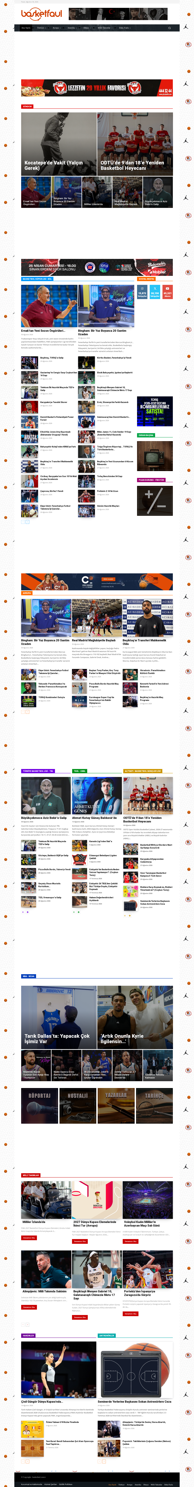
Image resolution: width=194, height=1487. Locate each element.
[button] (169, 28)
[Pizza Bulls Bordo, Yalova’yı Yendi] (28, 873)
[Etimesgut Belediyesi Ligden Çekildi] (79, 859)
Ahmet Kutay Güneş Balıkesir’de (94, 818)
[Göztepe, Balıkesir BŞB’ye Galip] (28, 859)
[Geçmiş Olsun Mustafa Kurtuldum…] (28, 887)
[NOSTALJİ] (78, 1106)
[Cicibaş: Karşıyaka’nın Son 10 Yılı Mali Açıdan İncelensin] (29, 481)
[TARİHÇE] (154, 1106)
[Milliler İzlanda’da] (97, 192)
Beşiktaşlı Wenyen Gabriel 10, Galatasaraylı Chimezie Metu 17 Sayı (94, 1295)
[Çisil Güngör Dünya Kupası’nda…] (58, 1370)
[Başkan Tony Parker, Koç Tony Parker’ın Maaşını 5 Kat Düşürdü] (79, 674)
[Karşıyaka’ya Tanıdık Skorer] (29, 407)
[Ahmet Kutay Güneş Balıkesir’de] (97, 795)
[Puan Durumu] (155, 501)
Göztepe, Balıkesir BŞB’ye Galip (53, 855)
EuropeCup (132, 593)
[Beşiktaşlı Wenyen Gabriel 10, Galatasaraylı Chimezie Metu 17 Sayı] (86, 392)
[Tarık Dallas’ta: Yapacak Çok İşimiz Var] (59, 1017)
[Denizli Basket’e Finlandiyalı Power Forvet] (29, 422)
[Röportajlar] (39, 1106)
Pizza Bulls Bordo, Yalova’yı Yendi (54, 869)
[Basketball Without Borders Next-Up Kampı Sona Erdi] (130, 849)
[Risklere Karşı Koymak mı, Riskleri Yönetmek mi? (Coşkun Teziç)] (130, 891)
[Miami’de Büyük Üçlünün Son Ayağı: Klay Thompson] (36, 1065)
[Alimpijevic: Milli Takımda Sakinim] (46, 1269)
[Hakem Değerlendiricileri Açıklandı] (79, 901)
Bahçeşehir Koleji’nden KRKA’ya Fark (58, 447)
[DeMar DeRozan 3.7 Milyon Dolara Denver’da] (127, 1065)
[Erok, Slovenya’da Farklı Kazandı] (86, 407)
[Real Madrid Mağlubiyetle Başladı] (127, 192)
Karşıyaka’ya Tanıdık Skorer (53, 402)
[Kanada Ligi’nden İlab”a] (79, 845)
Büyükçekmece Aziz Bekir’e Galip (44, 818)
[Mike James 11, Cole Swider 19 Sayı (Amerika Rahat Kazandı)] (86, 436)
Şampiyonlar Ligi (115, 593)
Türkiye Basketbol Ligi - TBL (38, 771)
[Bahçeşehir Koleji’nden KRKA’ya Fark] (29, 451)
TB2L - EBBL (79, 771)
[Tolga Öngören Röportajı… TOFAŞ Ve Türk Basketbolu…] (86, 451)
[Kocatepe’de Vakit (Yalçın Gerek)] (59, 144)
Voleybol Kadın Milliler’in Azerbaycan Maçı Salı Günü (142, 1223)
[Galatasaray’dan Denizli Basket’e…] (86, 422)
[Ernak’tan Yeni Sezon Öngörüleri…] (36, 192)
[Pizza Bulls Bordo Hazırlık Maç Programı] (79, 688)
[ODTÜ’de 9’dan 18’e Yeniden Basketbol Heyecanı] (135, 144)
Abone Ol (168, 286)
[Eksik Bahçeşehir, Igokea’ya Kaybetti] (86, 377)
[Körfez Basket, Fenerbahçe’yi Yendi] (86, 362)
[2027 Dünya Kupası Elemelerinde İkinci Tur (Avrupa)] (97, 1200)
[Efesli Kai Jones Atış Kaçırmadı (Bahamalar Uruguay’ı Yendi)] (29, 436)
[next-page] (27, 522)
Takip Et (142, 286)
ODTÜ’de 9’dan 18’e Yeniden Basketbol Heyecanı (142, 819)
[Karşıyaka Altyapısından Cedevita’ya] (130, 863)
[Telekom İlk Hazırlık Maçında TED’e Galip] (29, 392)
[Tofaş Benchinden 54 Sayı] (86, 481)
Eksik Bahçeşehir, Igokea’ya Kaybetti (115, 372)
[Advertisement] (97, 55)
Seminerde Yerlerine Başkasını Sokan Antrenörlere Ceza (134, 1401)
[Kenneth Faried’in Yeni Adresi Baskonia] (130, 688)
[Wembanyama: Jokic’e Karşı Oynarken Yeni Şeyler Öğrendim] (97, 1065)
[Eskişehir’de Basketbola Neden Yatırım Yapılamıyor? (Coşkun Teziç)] (79, 873)
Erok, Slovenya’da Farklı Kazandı (112, 402)
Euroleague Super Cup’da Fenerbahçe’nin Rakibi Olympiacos (101, 700)
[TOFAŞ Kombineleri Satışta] (28, 701)
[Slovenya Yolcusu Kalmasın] (158, 1065)
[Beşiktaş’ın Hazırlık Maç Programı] (130, 701)
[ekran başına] (155, 456)
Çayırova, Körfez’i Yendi (51, 491)
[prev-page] (23, 522)
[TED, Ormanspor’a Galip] (28, 901)
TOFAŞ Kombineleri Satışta (51, 697)
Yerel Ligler (148, 593)
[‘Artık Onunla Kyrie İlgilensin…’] (135, 1017)
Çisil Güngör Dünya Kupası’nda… (42, 1401)
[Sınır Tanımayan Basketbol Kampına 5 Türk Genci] (130, 877)
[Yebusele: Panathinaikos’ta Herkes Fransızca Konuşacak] (28, 688)
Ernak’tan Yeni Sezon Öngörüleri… (43, 330)
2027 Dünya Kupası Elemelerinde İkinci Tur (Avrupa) (94, 1223)
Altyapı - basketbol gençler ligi (143, 771)
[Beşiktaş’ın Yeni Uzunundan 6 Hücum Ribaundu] (86, 466)
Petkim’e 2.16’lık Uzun (107, 491)
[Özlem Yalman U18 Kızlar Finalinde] (32, 1429)
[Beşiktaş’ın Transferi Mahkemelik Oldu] (29, 466)
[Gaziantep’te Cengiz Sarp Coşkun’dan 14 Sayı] (29, 377)
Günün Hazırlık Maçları (108, 506)
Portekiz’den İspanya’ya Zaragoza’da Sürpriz (139, 1293)
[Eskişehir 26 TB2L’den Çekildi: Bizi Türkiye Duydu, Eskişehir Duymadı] (79, 887)
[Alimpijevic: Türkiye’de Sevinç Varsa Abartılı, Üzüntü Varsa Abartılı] (109, 1429)
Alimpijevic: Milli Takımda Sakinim (44, 1291)
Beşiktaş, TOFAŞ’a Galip (51, 358)
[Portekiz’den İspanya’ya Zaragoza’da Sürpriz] (148, 1269)
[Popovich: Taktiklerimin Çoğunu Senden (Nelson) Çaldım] (109, 1448)
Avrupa (27, 593)
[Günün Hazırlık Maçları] (86, 511)
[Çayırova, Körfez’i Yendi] (29, 496)
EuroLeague (84, 593)
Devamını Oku (29, 1238)
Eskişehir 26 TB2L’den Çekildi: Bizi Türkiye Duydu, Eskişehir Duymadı (103, 886)
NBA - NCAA (28, 976)
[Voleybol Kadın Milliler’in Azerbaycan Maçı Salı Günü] (148, 1200)
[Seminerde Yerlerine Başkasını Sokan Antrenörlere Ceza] (130, 905)
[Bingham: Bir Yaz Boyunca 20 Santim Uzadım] (67, 192)
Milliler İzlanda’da (34, 1222)
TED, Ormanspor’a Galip (49, 897)
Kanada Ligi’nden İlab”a (100, 841)
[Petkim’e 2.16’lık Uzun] (86, 496)
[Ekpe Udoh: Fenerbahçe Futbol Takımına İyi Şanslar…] (29, 511)
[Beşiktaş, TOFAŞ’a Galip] (29, 362)
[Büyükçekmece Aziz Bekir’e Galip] (158, 192)
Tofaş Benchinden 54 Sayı (109, 476)
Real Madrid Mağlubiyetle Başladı (93, 640)
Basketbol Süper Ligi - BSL (37, 279)
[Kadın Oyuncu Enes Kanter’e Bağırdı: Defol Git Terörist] (67, 1065)
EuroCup (98, 593)
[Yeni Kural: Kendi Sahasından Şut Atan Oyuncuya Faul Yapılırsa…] (32, 1448)
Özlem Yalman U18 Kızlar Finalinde (62, 1422)
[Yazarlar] (116, 1106)
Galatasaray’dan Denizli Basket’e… (113, 417)
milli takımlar (31, 1175)
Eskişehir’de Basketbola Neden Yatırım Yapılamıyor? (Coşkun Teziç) (104, 872)
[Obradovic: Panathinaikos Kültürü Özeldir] (130, 674)
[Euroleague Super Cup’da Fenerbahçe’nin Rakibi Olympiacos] (79, 701)
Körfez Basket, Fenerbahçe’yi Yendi (114, 358)
